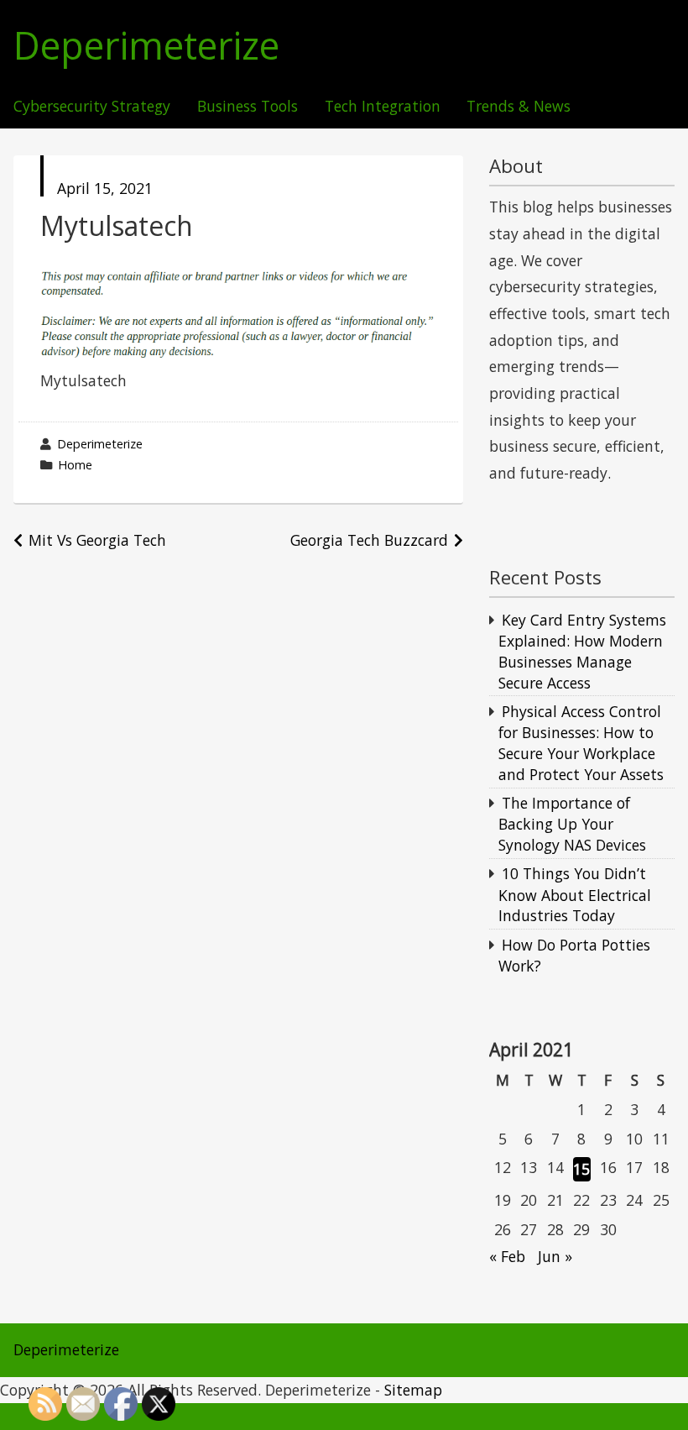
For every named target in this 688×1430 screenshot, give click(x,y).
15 (581, 1169)
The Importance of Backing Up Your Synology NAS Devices (572, 824)
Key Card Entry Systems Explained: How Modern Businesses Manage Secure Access (582, 651)
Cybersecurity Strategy (91, 106)
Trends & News (518, 106)
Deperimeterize (146, 46)
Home (75, 465)
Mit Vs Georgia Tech (97, 540)
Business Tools (247, 106)
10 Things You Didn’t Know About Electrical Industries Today (574, 894)
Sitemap (413, 1390)
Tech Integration (382, 106)
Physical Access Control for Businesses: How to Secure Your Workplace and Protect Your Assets (581, 742)
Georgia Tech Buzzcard (369, 540)
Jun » (555, 1256)
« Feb (507, 1256)
